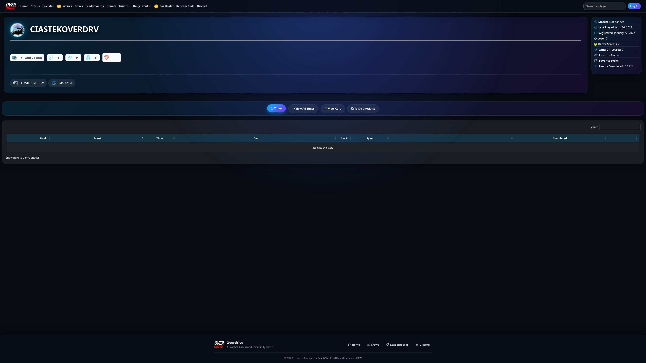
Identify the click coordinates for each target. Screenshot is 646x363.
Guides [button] (123, 6)
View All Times (305, 108)
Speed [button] (370, 138)
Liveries (67, 6)
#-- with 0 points (31, 57)
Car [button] (256, 138)
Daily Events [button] (141, 6)
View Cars (334, 108)
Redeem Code (185, 6)
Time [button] (159, 138)
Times (278, 108)
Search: (594, 127)
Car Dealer (166, 6)
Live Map (48, 6)
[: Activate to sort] (453, 138)
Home (24, 6)
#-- (59, 57)
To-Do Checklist (364, 108)
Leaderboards (94, 6)
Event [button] (97, 138)
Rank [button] (43, 138)
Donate (111, 6)
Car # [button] (344, 138)
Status (35, 6)
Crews (79, 6)
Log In (634, 6)
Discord (202, 6)
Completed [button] (560, 138)
